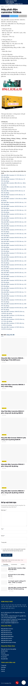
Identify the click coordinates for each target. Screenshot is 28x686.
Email (3, 535)
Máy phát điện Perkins (6, 638)
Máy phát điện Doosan (6, 634)
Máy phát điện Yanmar (6, 640)
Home (2, 6)
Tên (2, 529)
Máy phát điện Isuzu (6, 630)
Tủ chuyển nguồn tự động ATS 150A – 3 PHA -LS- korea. (17, 581)
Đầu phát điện (4, 658)
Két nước (3, 653)
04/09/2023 (4, 362)
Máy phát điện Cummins (7, 628)
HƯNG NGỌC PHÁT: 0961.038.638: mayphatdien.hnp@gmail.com (14, 2)
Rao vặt (6, 6)
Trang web (3, 542)
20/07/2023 (4, 415)
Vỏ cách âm (4, 656)
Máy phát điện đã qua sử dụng (8, 642)
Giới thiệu (3, 667)
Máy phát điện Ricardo (6, 632)
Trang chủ (3, 665)
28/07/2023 (4, 388)
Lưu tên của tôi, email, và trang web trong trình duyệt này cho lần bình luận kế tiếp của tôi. (14, 550)
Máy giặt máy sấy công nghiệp (8, 649)
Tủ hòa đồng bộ (5, 655)
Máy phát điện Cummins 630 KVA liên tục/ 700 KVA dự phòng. (17, 588)
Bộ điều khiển (4, 651)
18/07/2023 (4, 468)
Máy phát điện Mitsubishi (7, 636)
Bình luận (4, 510)
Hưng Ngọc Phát (7, 683)
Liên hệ (3, 671)
